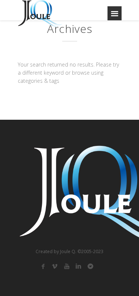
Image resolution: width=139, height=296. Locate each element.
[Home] (40, 13)
